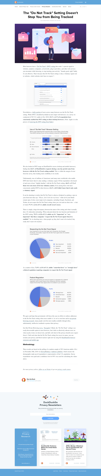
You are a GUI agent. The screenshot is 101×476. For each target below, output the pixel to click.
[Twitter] (80, 7)
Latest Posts (55, 471)
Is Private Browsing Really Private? (25, 444)
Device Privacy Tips (24, 6)
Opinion (65, 6)
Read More (76, 379)
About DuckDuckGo (82, 471)
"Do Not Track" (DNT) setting (46, 66)
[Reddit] (82, 7)
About (69, 6)
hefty (34, 112)
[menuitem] (16, 6)
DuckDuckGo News (56, 6)
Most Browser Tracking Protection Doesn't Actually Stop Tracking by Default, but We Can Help (25, 456)
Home (16, 6)
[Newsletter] (84, 7)
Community (65, 471)
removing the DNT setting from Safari (41, 122)
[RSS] (85, 6)
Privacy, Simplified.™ (79, 2)
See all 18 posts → (26, 463)
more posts (31, 380)
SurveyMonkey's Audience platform (52, 352)
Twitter (60, 471)
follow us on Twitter (45, 369)
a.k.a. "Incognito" (45, 328)
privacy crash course (64, 369)
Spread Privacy (17, 471)
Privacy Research (46, 6)
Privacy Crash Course (35, 6)
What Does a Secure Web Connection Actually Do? (25, 449)
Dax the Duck (31, 379)
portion (38, 112)
